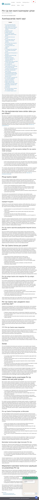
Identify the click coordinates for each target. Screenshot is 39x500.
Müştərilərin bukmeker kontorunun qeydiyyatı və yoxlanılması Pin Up (10, 59)
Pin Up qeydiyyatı (8, 63)
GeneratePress (26, 498)
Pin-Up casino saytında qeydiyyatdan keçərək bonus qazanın (10, 34)
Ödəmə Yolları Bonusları (9, 81)
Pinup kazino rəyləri (9, 30)
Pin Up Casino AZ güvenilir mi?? (11, 77)
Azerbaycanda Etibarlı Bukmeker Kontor (9, 494)
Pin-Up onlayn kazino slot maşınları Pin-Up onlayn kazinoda (10, 40)
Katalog (18, 5)
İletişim (22, 5)
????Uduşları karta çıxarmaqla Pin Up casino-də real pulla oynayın (11, 50)
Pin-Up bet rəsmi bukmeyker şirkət (8, 493)
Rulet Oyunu (7, 87)
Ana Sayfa (13, 2)
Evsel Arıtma (19, 2)
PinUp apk (4, 492)
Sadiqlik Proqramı (8, 32)
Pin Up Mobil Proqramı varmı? (10, 90)
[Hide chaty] (36, 497)
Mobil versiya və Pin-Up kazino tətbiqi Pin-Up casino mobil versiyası (11, 28)
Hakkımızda (13, 5)
